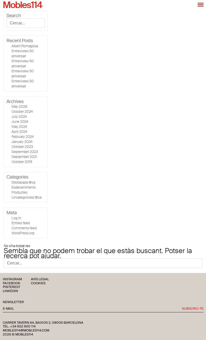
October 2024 (22, 111)
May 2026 (19, 106)
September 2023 (25, 151)
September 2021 (24, 156)
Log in (16, 218)
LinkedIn (10, 291)
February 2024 (23, 136)
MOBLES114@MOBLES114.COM (26, 330)
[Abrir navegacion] (200, 4)
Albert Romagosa (25, 46)
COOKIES (38, 283)
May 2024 (19, 126)
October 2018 (22, 161)
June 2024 (20, 121)
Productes (19, 192)
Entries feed (21, 223)
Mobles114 (22, 5)
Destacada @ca (23, 182)
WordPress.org (23, 233)
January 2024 (22, 141)
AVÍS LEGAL (40, 279)
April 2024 (19, 131)
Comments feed (24, 228)
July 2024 (19, 116)
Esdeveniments (24, 187)
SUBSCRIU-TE (192, 309)
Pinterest (11, 287)
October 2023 (22, 146)
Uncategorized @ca (26, 197)
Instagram (12, 279)
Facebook (11, 283)
